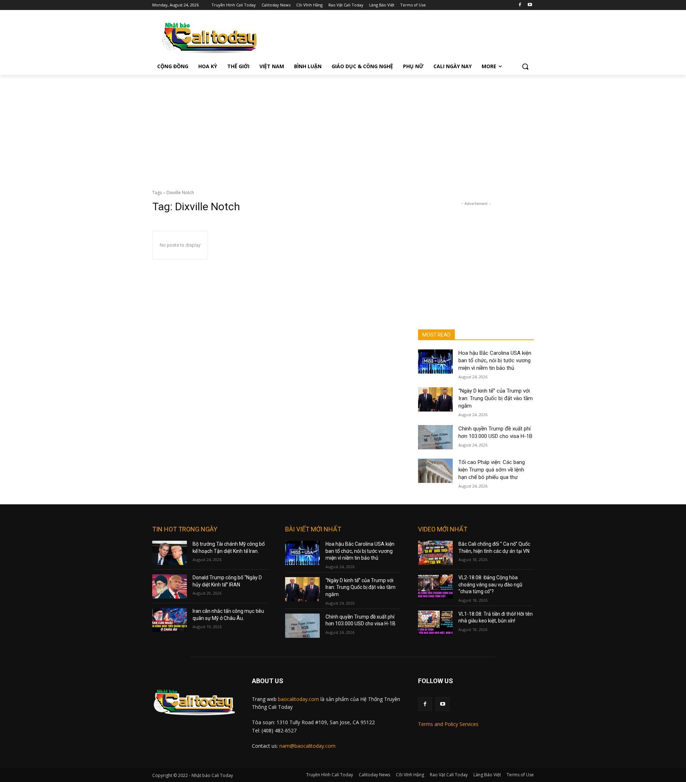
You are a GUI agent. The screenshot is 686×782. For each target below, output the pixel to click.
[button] (525, 66)
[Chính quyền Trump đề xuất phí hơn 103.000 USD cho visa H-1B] (435, 437)
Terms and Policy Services (448, 724)
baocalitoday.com (298, 699)
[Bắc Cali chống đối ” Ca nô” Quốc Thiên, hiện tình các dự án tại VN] (435, 553)
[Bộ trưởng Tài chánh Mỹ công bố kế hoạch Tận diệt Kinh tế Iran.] (169, 553)
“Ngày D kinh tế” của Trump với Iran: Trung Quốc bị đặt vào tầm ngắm (495, 398)
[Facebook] (520, 5)
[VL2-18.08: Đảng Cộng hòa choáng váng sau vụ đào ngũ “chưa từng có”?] (435, 586)
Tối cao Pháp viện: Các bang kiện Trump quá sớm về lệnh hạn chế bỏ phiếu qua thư (491, 469)
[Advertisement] (343, 128)
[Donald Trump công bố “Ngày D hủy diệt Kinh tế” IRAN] (169, 586)
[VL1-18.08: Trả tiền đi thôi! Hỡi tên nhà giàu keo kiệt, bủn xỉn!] (435, 623)
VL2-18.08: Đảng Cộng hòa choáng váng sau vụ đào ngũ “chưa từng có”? (490, 584)
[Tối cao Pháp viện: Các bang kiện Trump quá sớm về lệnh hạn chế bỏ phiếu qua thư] (435, 471)
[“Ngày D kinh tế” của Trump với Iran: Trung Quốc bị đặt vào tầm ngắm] (435, 399)
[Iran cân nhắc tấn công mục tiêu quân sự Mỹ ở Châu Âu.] (169, 620)
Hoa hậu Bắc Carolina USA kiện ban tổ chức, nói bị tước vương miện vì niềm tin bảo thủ (494, 360)
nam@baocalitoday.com (307, 745)
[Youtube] (530, 5)
